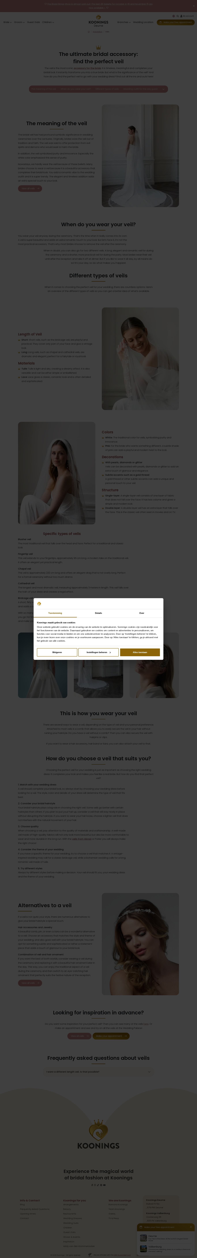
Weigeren (57, 652)
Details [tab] (98, 613)
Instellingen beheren (97, 652)
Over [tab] (141, 613)
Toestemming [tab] (55, 613)
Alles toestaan (140, 652)
